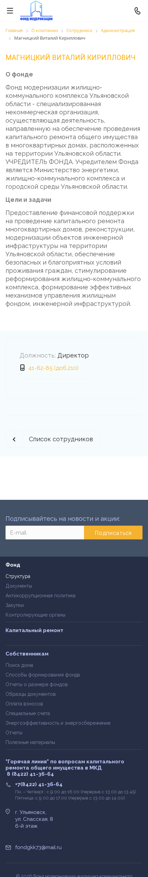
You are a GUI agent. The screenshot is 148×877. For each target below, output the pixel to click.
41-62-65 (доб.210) (53, 367)
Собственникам (27, 654)
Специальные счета (28, 713)
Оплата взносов (24, 703)
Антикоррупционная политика (40, 595)
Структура (18, 576)
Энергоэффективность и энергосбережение (58, 723)
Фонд (13, 565)
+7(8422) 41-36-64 (39, 784)
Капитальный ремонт (34, 630)
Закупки (15, 605)
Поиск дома (19, 665)
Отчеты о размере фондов (37, 684)
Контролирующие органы (35, 615)
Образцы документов (31, 694)
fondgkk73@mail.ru (38, 847)
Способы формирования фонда (43, 675)
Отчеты (14, 732)
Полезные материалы (30, 742)
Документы (19, 586)
